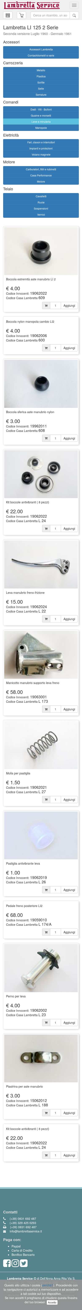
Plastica (41, 76)
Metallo (41, 70)
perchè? (47, 1285)
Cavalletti (41, 196)
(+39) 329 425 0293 (22, 1223)
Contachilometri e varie (41, 55)
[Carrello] (7, 15)
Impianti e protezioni (41, 148)
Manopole (41, 127)
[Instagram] (15, 1265)
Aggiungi (69, 305)
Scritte (41, 82)
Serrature (41, 94)
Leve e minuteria (41, 121)
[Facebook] (7, 1265)
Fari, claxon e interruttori (41, 142)
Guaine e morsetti (41, 115)
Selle (41, 88)
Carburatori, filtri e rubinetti (41, 169)
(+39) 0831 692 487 (22, 1218)
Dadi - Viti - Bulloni (41, 109)
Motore (41, 181)
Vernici (41, 214)
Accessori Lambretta (41, 49)
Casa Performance (41, 175)
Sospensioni (41, 208)
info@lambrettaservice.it (25, 1231)
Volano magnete (41, 154)
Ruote (41, 202)
